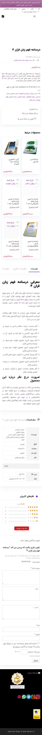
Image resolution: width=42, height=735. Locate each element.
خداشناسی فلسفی (34, 160)
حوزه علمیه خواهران (10, 9)
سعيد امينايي (21, 97)
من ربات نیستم (34, 651)
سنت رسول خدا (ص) (25, 299)
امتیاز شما (36, 562)
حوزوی (27, 60)
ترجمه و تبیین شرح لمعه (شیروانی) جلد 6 (32, 201)
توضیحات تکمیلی (19, 268)
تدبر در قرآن (33, 93)
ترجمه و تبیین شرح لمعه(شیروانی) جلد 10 (33, 245)
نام (38, 625)
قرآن (39, 90)
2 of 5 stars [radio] (23, 561)
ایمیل (37, 634)
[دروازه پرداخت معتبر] (36, 710)
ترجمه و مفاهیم (24, 93)
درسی (23, 9)
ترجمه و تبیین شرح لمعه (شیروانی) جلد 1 (13, 201)
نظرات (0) (5, 268)
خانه (39, 9)
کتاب (32, 9)
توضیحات (34, 268)
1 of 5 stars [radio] (22, 561)
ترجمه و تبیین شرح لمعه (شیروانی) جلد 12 (12, 243)
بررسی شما (35, 568)
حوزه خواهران (30, 97)
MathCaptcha (37, 656)
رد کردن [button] (13, 5)
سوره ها (9, 73)
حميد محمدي (14, 93)
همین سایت (20, 393)
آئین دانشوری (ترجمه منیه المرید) (14, 161)
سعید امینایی (13, 97)
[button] (3, 16)
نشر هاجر (32, 100)
